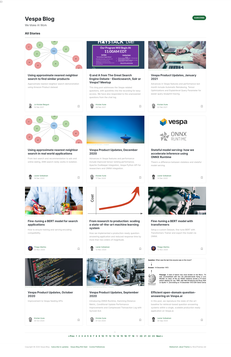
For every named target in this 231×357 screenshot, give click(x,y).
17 (129, 336)
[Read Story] (78, 106)
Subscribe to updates (60, 347)
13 (114, 336)
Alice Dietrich (34, 215)
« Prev (71, 336)
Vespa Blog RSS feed (78, 347)
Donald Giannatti (97, 144)
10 (103, 336)
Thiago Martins (40, 247)
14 (118, 336)
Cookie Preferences (97, 347)
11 (106, 336)
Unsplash (166, 70)
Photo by (151, 70)
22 (149, 336)
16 (125, 336)
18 (133, 336)
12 (110, 336)
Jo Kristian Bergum (41, 104)
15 (122, 336)
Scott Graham (158, 70)
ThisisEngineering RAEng (99, 287)
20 (141, 336)
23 (153, 336)
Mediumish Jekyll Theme (179, 347)
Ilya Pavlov (34, 287)
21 (145, 336)
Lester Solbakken (41, 176)
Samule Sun (157, 215)
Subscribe (199, 18)
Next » (159, 336)
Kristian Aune (101, 104)
